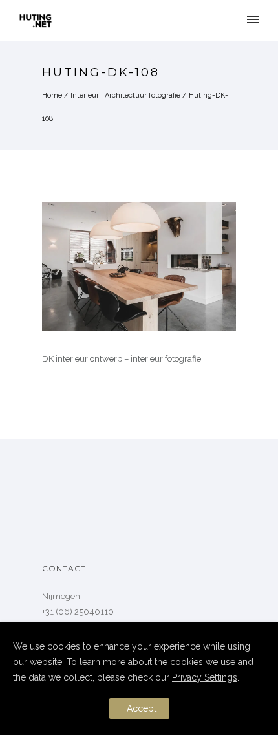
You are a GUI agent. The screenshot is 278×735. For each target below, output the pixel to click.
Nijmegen (61, 596)
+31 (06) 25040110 (78, 612)
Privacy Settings (204, 677)
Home (52, 95)
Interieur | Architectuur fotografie (125, 95)
